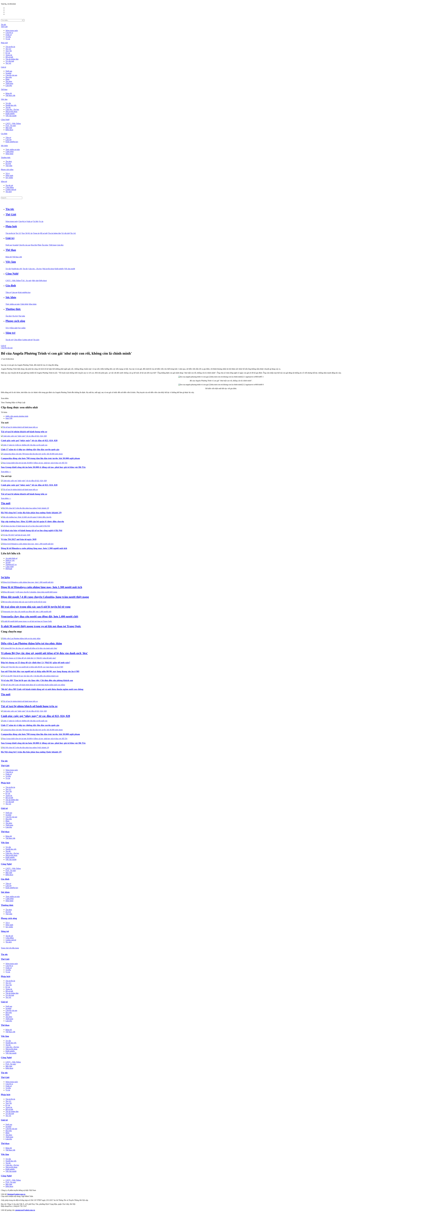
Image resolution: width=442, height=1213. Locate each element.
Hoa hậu (9, 77)
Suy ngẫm (9, 178)
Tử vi (8, 173)
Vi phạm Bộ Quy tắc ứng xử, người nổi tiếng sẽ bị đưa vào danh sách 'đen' (44, 653)
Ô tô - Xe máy (11, 126)
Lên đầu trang (14, 948)
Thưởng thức (5, 158)
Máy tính (9, 128)
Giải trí (3, 67)
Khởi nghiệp (10, 114)
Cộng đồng (10, 187)
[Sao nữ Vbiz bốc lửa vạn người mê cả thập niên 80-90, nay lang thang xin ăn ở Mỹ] (32, 667)
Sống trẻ (4, 181)
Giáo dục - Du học (12, 109)
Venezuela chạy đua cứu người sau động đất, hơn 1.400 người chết (39, 616)
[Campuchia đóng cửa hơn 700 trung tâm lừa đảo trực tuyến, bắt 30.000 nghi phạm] (32, 454)
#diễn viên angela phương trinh (17, 416)
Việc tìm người (11, 116)
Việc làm (4, 99)
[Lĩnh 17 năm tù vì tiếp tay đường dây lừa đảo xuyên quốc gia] (24, 445)
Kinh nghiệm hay (12, 142)
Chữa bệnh (10, 152)
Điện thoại (9, 130)
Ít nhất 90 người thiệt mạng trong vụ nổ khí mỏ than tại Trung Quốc (41, 626)
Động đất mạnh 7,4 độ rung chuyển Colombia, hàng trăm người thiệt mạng (45, 596)
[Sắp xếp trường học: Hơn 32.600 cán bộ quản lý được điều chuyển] (26, 517)
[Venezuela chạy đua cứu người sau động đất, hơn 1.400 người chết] (26, 612)
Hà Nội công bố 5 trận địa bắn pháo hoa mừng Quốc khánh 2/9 (31, 512)
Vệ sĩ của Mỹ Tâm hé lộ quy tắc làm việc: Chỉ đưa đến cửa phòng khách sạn (37, 680)
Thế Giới (4, 27)
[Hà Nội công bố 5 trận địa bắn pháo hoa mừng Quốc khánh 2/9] (25, 508)
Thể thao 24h (10, 95)
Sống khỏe (9, 154)
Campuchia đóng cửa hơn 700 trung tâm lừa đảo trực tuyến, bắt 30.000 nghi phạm (40, 458)
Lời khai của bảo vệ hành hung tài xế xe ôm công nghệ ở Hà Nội (31, 530)
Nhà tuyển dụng (11, 112)
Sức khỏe (4, 146)
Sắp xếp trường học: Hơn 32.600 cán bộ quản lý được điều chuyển (32, 521)
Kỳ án (8, 53)
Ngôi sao (9, 71)
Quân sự (9, 35)
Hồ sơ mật (9, 57)
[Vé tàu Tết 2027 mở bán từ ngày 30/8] (15, 535)
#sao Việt (9, 418)
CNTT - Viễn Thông (13, 123)
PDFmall (9, 569)
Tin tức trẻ (9, 185)
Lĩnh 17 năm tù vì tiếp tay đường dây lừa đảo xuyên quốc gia (30, 449)
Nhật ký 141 (10, 560)
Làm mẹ (9, 140)
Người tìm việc (11, 105)
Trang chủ (5, 948)
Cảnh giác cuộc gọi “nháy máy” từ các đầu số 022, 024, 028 (29, 440)
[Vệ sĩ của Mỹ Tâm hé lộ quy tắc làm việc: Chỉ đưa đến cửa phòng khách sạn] (29, 676)
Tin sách (9, 192)
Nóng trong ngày (12, 31)
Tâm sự (8, 138)
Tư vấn (8, 103)
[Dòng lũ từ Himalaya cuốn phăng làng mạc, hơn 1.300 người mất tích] (27, 544)
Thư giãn (9, 166)
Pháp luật (4, 43)
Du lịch (8, 164)
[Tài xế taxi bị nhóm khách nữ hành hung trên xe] (19, 427)
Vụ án (8, 39)
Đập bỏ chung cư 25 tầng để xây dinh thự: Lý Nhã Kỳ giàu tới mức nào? (35, 662)
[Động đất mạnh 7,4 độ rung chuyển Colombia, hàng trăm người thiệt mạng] (29, 592)
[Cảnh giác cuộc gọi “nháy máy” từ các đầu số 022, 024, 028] (24, 436)
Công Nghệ (5, 120)
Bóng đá (9, 93)
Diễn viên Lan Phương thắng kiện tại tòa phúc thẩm (31, 643)
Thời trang (9, 83)
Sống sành (9, 175)
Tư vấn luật (10, 61)
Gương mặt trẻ (11, 190)
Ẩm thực (9, 161)
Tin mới (5, 503)
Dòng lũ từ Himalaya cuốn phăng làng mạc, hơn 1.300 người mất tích (34, 548)
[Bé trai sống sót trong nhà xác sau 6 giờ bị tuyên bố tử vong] (23, 602)
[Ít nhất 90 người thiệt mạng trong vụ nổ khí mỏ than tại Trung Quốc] (26, 621)
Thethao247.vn (11, 564)
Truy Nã (9, 51)
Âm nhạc (9, 81)
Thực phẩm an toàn (13, 149)
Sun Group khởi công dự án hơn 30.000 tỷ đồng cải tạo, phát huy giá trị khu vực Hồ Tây (43, 467)
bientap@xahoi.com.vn (16, 1194)
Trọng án (9, 55)
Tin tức (3, 25)
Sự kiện (5, 577)
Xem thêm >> (6, 472)
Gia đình (4, 134)
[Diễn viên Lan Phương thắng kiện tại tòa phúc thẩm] (20, 638)
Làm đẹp (9, 86)
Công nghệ (10, 567)
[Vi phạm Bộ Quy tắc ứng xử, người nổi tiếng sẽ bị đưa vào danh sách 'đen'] (29, 648)
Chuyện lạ (9, 33)
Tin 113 (8, 49)
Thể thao (4, 89)
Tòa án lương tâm (12, 59)
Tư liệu (8, 37)
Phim (7, 79)
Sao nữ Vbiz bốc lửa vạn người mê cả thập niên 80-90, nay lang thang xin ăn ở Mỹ (40, 671)
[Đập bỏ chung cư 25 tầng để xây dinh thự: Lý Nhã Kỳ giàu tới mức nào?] (28, 658)
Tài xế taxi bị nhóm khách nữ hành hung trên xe (24, 431)
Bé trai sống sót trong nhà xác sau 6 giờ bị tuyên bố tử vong (35, 606)
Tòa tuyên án (10, 47)
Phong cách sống (7, 170)
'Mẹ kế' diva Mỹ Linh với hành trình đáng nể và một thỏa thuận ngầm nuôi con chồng (42, 689)
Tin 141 (8, 63)
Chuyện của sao (11, 75)
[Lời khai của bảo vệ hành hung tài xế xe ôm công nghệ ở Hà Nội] (25, 526)
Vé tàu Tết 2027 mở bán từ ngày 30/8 (18, 539)
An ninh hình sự (11, 558)
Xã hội (8, 562)
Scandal (8, 73)
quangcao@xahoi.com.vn (25, 1210)
